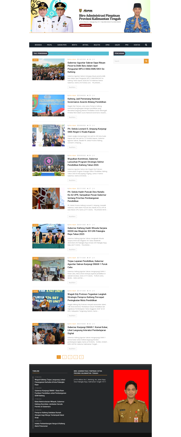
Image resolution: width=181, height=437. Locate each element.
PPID (126, 45)
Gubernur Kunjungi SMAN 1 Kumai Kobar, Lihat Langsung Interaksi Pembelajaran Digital (88, 330)
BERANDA (38, 45)
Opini (107, 45)
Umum (35, 60)
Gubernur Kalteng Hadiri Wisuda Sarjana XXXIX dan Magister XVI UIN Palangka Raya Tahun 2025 (87, 231)
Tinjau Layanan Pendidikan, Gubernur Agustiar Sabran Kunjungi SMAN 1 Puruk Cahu (87, 264)
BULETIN (97, 45)
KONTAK (137, 45)
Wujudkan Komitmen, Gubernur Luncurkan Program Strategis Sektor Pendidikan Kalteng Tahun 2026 (86, 162)
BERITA (74, 45)
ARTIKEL (85, 45)
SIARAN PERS (62, 45)
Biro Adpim (72, 59)
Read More (72, 87)
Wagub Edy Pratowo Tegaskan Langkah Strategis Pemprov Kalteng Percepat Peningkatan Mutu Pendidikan (87, 297)
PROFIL (49, 45)
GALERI (117, 45)
